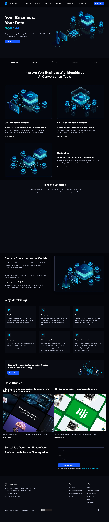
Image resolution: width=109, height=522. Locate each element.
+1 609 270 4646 (12, 493)
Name (59, 446)
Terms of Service (85, 468)
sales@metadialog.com (13, 496)
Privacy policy (95, 468)
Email (59, 455)
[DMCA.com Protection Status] (46, 510)
